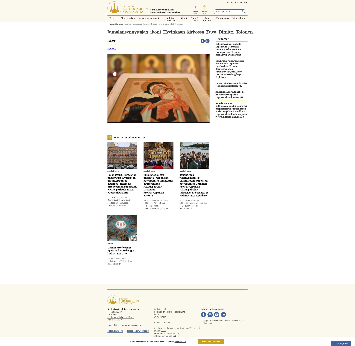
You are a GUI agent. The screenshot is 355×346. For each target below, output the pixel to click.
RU (231, 3)
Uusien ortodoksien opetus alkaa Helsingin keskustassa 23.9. (231, 84)
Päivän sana (195, 12)
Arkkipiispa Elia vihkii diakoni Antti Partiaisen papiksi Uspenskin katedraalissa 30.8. (230, 95)
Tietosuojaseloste (115, 330)
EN (241, 3)
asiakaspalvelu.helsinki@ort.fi (120, 317)
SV (236, 3)
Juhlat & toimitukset (170, 18)
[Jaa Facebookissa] (203, 41)
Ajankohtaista (128, 18)
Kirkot (184, 18)
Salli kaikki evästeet (211, 341)
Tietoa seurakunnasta (131, 325)
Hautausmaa (222, 18)
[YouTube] (216, 314)
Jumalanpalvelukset (149, 18)
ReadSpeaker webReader (138, 330)
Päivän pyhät (204, 12)
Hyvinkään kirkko (117, 24)
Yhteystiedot (239, 18)
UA (245, 3)
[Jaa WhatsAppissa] (207, 41)
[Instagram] (210, 314)
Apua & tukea (194, 18)
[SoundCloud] (223, 314)
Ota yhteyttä (340, 344)
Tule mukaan (207, 18)
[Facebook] (203, 314)
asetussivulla (180, 341)
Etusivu (113, 18)
